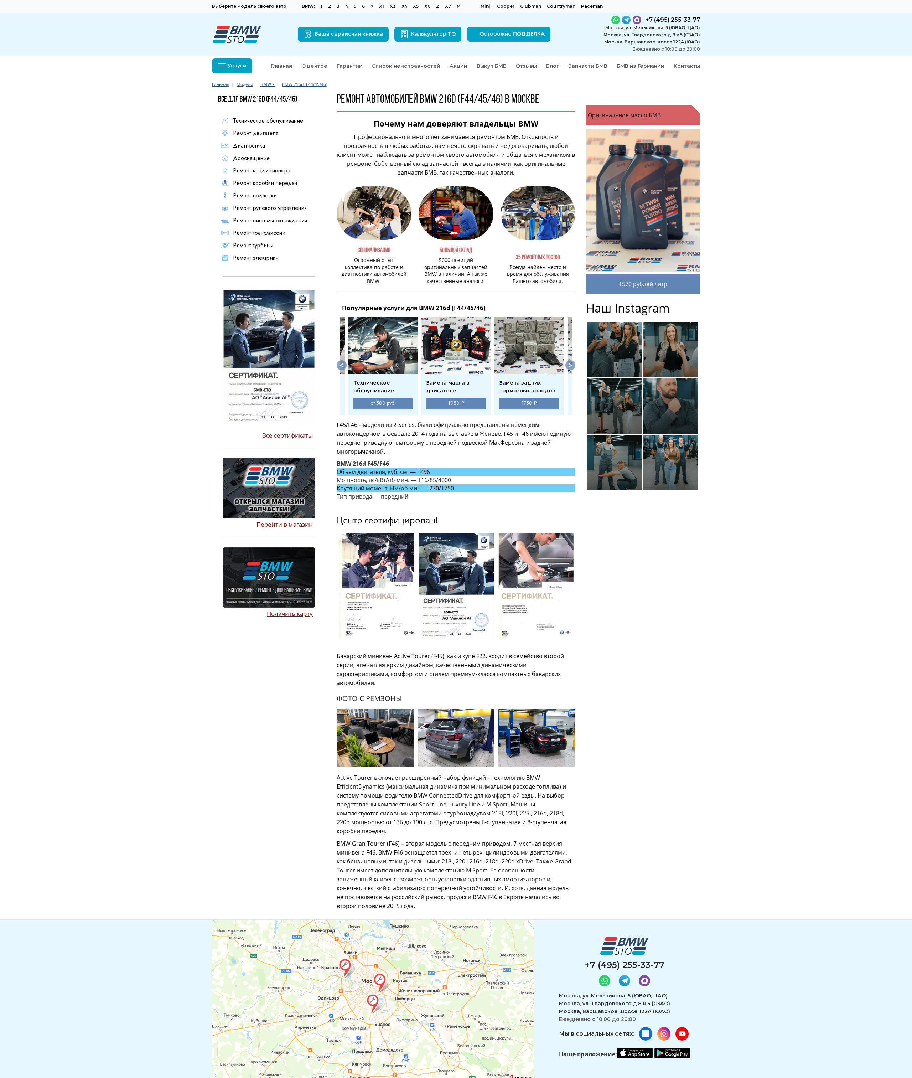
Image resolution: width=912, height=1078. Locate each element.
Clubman (530, 6)
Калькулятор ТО (433, 34)
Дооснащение (251, 158)
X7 (448, 6)
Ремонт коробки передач (265, 183)
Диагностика (249, 146)
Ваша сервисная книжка (349, 34)
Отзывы (526, 66)
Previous (342, 365)
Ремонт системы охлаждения (270, 220)
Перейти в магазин (284, 524)
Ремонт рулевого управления (270, 208)
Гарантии (350, 66)
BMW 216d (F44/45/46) (304, 84)
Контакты (687, 66)
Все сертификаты (287, 435)
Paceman (592, 6)
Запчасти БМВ (588, 66)
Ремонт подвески (255, 195)
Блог (552, 66)
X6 (427, 6)
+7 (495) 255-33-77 (624, 965)
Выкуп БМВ (492, 66)
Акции (458, 66)
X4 (404, 6)
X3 (393, 6)
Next (570, 365)
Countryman (561, 6)
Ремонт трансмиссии (259, 233)
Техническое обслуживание (268, 121)
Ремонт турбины (253, 245)
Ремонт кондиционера (261, 171)
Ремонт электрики (256, 258)
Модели (245, 84)
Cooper (505, 6)
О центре (314, 66)
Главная (281, 66)
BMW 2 (267, 84)
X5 (416, 6)
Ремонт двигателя (255, 133)
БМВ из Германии (640, 66)
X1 (381, 6)
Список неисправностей (406, 66)
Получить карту (290, 613)
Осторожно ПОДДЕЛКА (512, 34)
